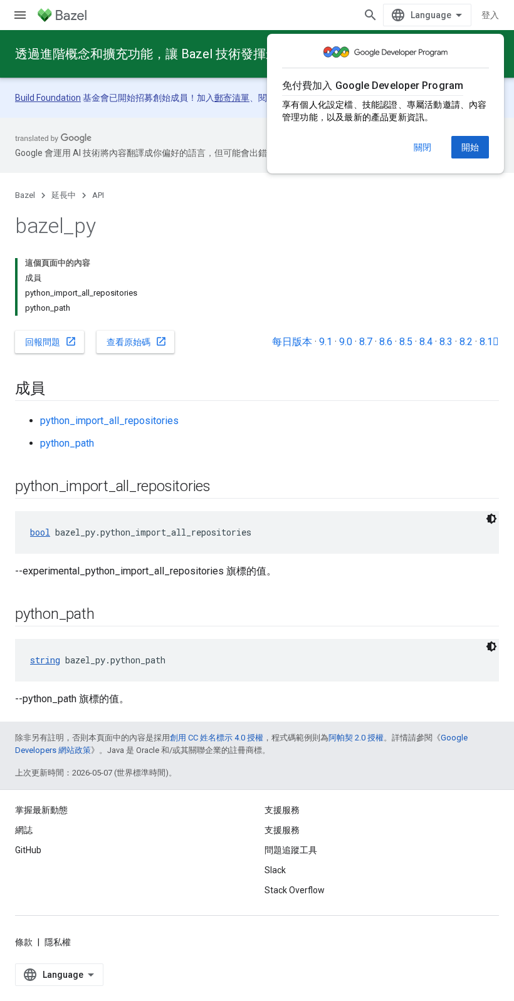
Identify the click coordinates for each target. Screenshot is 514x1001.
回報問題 (50, 341)
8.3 (446, 342)
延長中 (63, 195)
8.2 (466, 342)
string (45, 660)
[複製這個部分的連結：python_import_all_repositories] (223, 487)
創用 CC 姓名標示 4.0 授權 (216, 737)
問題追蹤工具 (291, 850)
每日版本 (292, 342)
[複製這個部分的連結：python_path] (106, 615)
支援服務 (282, 830)
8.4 (426, 342)
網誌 (24, 830)
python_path (67, 443)
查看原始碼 (137, 341)
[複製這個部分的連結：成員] (57, 389)
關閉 (422, 147)
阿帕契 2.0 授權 (356, 737)
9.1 (325, 342)
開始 (470, 147)
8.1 (489, 342)
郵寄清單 (231, 98)
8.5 (405, 342)
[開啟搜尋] (370, 15)
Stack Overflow (295, 890)
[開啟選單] (20, 15)
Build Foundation (48, 98)
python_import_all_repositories (109, 421)
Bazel (25, 195)
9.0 (345, 342)
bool (40, 532)
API (98, 195)
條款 (24, 942)
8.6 (385, 342)
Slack (275, 870)
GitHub (28, 850)
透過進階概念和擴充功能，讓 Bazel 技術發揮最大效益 (165, 53)
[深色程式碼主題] (491, 518)
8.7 (365, 342)
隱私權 (58, 942)
